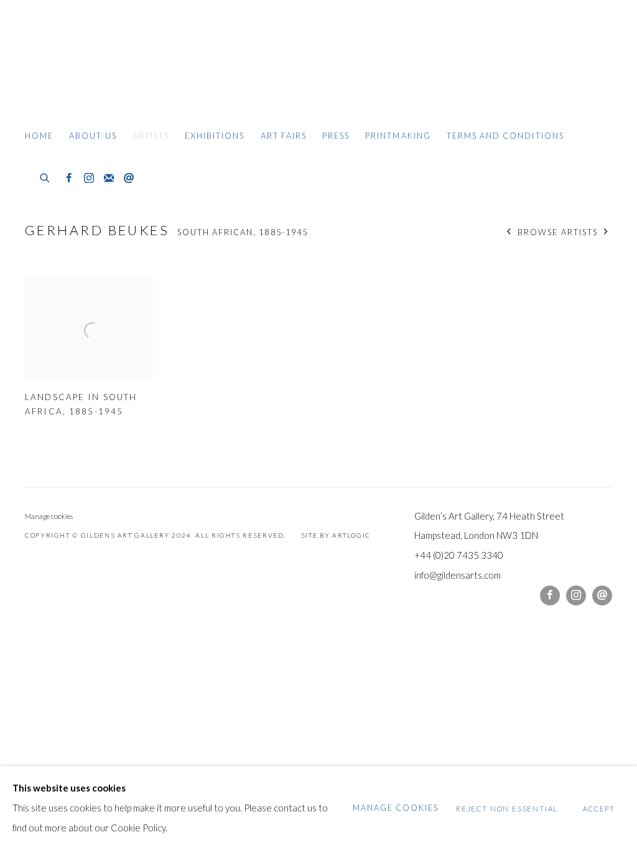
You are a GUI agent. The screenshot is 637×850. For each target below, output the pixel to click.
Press (336, 136)
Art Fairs (284, 136)
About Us (92, 136)
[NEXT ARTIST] (606, 232)
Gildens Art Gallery (62, 60)
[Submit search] (45, 176)
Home (39, 136)
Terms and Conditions (505, 136)
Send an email (129, 179)
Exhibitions (215, 136)
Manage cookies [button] (49, 516)
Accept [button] (599, 808)
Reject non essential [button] (507, 808)
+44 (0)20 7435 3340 (458, 555)
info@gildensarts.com (457, 575)
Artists (151, 136)
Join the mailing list (109, 179)
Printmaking (398, 136)
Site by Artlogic (336, 535)
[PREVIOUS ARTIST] (509, 232)
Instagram (89, 179)
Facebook (69, 179)
